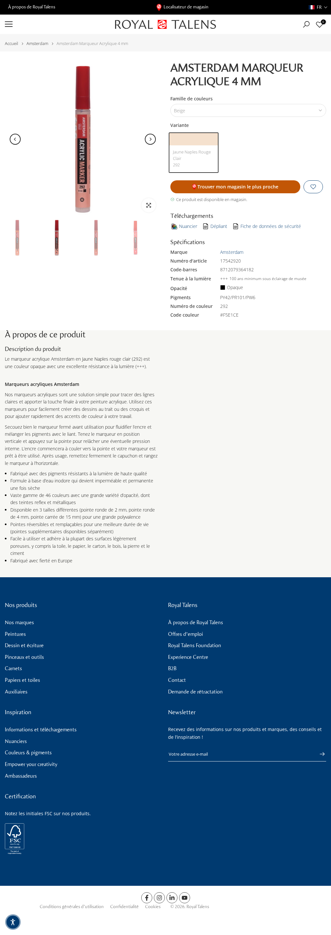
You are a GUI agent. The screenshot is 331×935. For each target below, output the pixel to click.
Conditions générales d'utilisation (72, 906)
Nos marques (19, 622)
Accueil (11, 43)
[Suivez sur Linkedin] (171, 897)
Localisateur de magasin (186, 7)
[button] (318, 7)
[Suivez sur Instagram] (159, 897)
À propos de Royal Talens (31, 7)
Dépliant (218, 226)
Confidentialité (124, 906)
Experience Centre (188, 657)
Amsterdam (37, 43)
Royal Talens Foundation (194, 645)
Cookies (153, 906)
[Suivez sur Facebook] (146, 897)
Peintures (15, 634)
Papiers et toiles (22, 680)
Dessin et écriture (24, 645)
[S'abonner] (319, 754)
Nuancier (188, 226)
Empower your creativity (31, 764)
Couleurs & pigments (28, 752)
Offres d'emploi (185, 634)
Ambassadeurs (21, 776)
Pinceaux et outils (24, 657)
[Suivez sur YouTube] (184, 897)
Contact (177, 680)
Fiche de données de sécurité (270, 226)
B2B (172, 668)
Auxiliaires (16, 692)
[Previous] (15, 139)
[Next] (150, 139)
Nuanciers (16, 741)
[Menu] (55, 24)
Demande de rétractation (195, 692)
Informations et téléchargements (41, 730)
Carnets (13, 668)
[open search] (306, 24)
